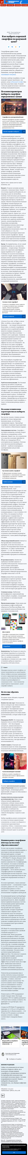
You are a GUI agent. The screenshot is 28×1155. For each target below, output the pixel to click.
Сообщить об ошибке (15, 1059)
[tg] (8, 47)
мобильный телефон (16, 82)
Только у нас (10, 5)
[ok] (15, 47)
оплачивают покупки (8, 74)
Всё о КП (3, 1140)
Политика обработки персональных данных (11, 1141)
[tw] (19, 47)
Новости (3, 5)
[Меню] (2, 2)
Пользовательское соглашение (13, 1140)
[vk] (12, 47)
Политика (17, 5)
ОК (14, 1152)
